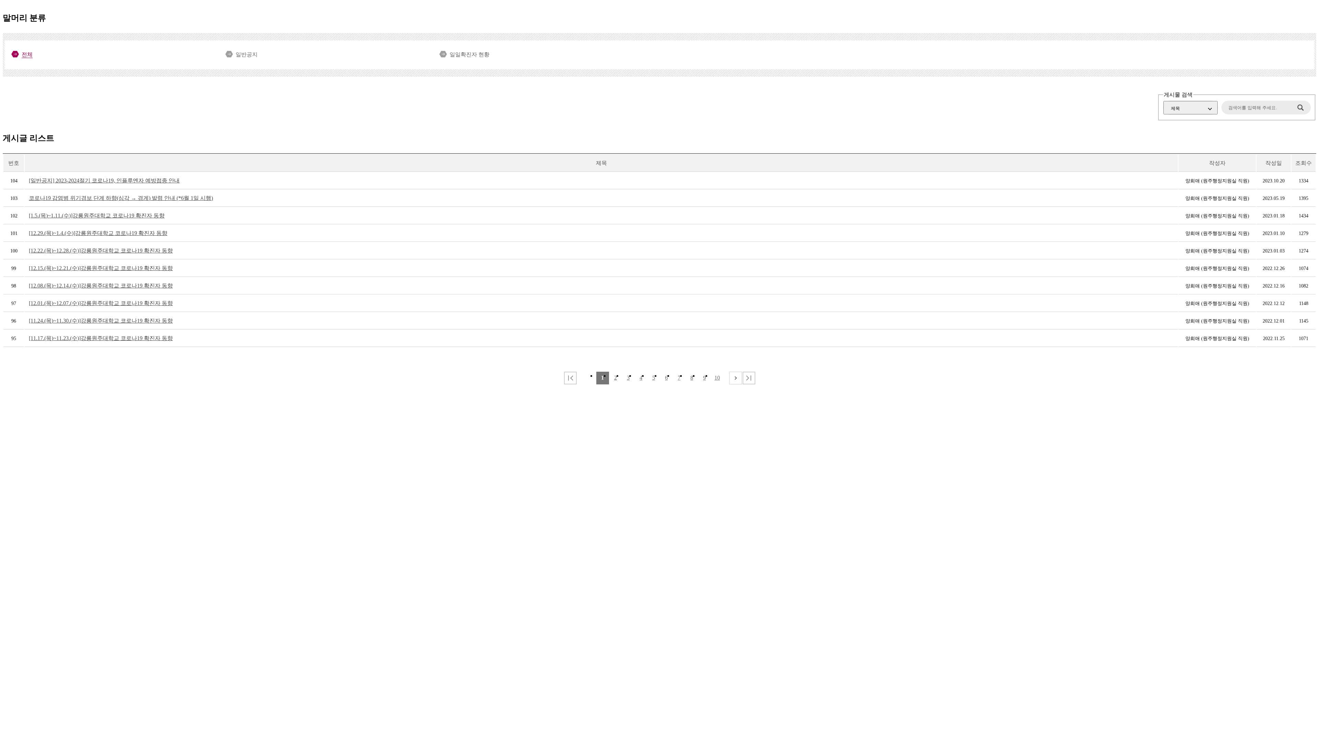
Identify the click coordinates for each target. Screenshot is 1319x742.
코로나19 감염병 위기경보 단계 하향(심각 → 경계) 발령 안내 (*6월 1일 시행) (121, 198)
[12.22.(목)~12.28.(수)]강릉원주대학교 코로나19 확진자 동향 (101, 251)
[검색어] (1262, 107)
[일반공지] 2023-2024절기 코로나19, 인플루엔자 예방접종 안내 (104, 180)
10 (717, 378)
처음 (570, 378)
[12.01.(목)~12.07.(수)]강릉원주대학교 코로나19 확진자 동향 (101, 303)
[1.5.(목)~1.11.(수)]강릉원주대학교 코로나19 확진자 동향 (97, 215)
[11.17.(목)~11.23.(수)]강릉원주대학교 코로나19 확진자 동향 (101, 338)
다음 (735, 378)
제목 (1175, 108)
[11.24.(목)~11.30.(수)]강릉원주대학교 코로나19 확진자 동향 (101, 321)
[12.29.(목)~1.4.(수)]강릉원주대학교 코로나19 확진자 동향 (98, 233)
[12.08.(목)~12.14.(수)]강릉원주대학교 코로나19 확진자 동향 (101, 286)
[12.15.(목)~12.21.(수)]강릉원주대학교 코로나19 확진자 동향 (101, 268)
